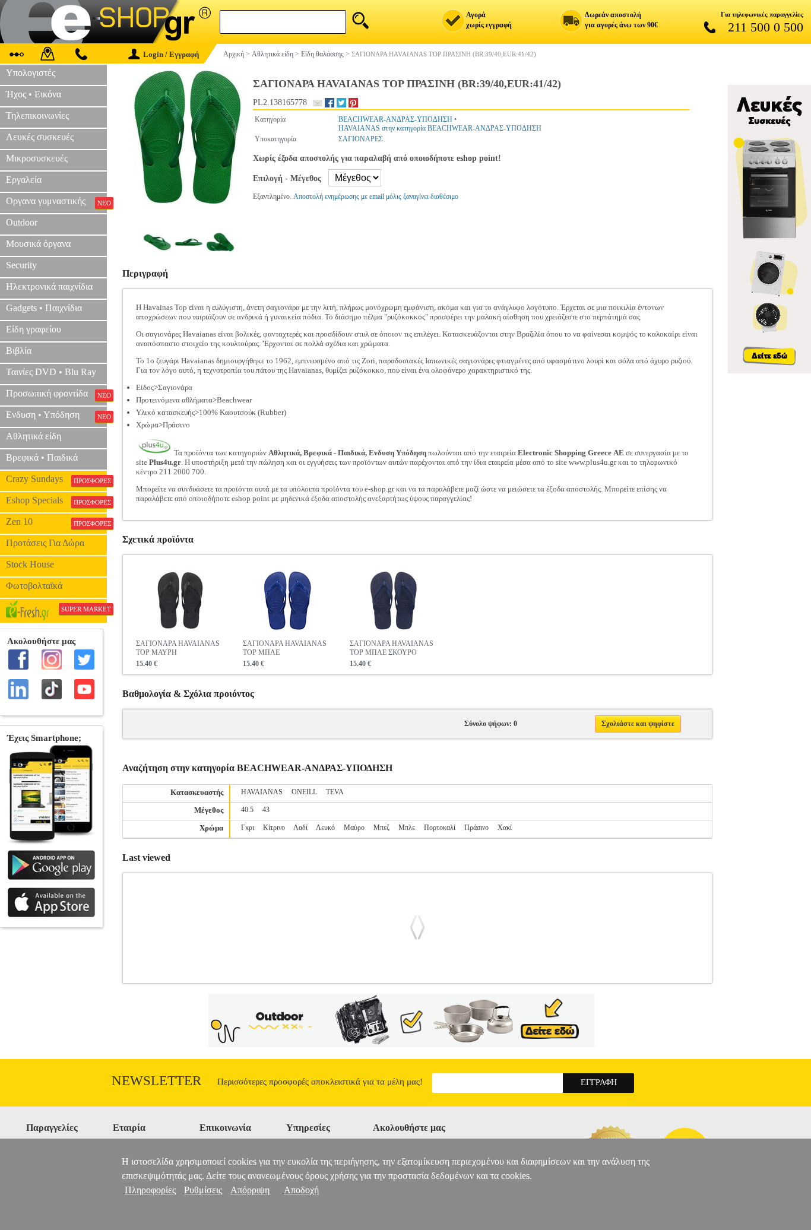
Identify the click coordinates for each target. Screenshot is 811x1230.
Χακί (505, 827)
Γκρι (247, 827)
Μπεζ (381, 827)
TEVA (335, 792)
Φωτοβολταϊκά (34, 586)
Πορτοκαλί (439, 827)
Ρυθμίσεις (203, 1190)
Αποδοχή (301, 1190)
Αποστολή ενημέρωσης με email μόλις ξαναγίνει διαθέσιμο (375, 196)
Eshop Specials (56, 500)
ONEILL (304, 792)
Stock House (30, 564)
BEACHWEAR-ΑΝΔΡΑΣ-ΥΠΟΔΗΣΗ (395, 119)
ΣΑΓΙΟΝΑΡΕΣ (360, 139)
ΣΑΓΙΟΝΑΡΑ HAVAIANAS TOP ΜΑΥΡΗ (178, 648)
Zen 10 (56, 521)
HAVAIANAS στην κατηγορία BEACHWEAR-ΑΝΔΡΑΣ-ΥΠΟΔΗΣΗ (439, 128)
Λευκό (325, 827)
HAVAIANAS (262, 792)
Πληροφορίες (150, 1190)
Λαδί (300, 827)
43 (266, 810)
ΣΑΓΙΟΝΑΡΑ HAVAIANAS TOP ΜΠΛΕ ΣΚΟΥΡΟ (391, 648)
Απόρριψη (250, 1190)
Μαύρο (354, 827)
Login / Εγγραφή (171, 54)
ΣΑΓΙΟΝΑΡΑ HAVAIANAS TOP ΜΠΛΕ (285, 648)
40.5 (247, 810)
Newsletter (156, 1080)
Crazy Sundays (56, 479)
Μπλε (406, 827)
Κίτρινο (274, 827)
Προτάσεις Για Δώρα (45, 543)
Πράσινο (476, 827)
